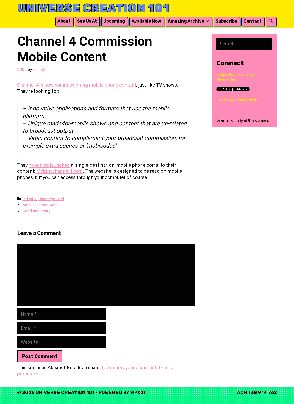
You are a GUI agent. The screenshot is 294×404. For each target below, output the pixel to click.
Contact (253, 21)
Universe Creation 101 (93, 8)
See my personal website (238, 100)
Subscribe (226, 21)
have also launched (49, 165)
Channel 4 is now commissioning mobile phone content (76, 85)
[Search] (271, 21)
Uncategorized (51, 199)
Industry (29, 199)
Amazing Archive (186, 21)
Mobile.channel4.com (59, 171)
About (64, 21)
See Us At (87, 21)
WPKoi (137, 392)
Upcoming (114, 21)
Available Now (146, 21)
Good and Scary (36, 211)
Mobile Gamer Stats (40, 205)
